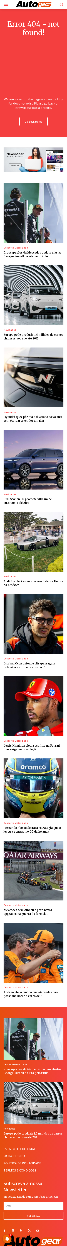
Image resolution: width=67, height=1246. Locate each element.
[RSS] (21, 1231)
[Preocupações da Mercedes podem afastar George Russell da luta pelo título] (33, 213)
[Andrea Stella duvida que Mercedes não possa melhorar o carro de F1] (33, 953)
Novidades (10, 330)
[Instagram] (13, 1231)
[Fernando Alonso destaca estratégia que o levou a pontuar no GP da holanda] (33, 788)
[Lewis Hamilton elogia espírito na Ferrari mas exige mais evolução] (33, 706)
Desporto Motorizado (16, 248)
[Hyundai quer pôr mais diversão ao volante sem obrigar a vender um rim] (33, 377)
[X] (29, 1231)
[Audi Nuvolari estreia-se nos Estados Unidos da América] (33, 542)
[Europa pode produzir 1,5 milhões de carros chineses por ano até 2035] (33, 295)
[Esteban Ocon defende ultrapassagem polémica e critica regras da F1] (33, 624)
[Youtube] (37, 1231)
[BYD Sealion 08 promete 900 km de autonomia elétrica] (33, 460)
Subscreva (33, 1216)
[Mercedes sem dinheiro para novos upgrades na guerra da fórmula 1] (33, 870)
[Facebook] (4, 1231)
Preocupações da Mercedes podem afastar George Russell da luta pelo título (32, 1071)
